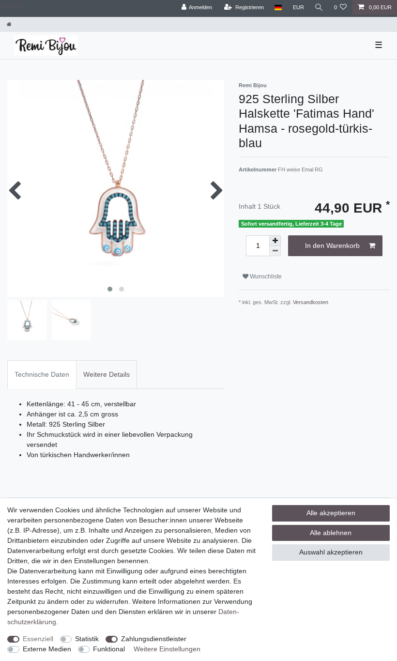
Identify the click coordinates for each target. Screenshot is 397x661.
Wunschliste (265, 276)
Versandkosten (310, 302)
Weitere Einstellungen (167, 649)
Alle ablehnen (330, 533)
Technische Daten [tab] (42, 374)
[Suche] (319, 7)
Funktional (109, 649)
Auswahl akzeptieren (331, 552)
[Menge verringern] (275, 251)
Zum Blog (11, 5)
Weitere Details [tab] (106, 374)
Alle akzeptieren (330, 513)
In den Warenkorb (332, 245)
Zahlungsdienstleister (153, 639)
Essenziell (38, 639)
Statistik (87, 639)
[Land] (278, 7)
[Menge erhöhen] (275, 240)
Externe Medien (47, 649)
